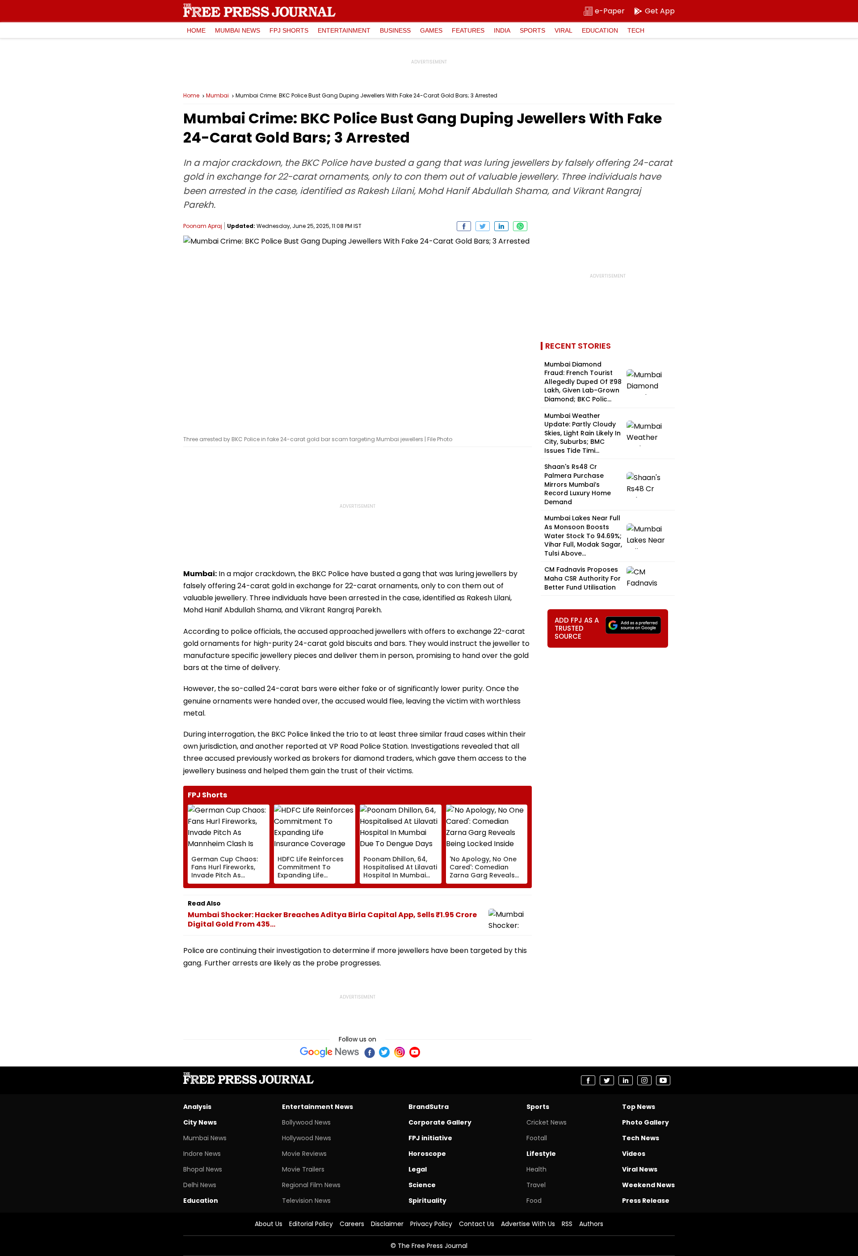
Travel (536, 1184)
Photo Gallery (645, 1122)
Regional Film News (311, 1184)
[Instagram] (399, 1052)
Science (422, 1184)
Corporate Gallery (439, 1122)
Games (431, 30)
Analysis (197, 1106)
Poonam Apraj (202, 226)
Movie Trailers (303, 1169)
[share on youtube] (663, 1080)
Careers (352, 1223)
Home (196, 30)
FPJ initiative (430, 1138)
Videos (633, 1153)
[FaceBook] (369, 1052)
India (502, 30)
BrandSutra (428, 1106)
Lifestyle (541, 1153)
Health (536, 1169)
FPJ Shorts (288, 30)
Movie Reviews (304, 1153)
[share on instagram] (644, 1080)
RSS (567, 1223)
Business (395, 30)
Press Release (645, 1200)
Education (600, 30)
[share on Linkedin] (501, 226)
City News (200, 1122)
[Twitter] (384, 1052)
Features (468, 30)
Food (534, 1200)
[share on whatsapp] (520, 226)
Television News (306, 1200)
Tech (635, 30)
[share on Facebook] (464, 226)
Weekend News (648, 1184)
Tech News (640, 1138)
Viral (563, 30)
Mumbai (217, 95)
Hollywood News (306, 1138)
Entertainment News (317, 1106)
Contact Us (476, 1223)
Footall (536, 1138)
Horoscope (427, 1153)
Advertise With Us (528, 1223)
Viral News (639, 1169)
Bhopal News (202, 1169)
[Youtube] (414, 1052)
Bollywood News (306, 1122)
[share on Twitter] (482, 226)
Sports (532, 30)
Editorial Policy (311, 1223)
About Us (268, 1223)
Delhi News (199, 1184)
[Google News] (329, 1052)
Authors (591, 1223)
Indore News (202, 1153)
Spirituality (427, 1200)
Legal (417, 1169)
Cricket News (546, 1122)
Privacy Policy (431, 1223)
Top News (638, 1106)
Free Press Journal (259, 10)
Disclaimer (387, 1223)
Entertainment (344, 30)
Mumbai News (237, 30)
